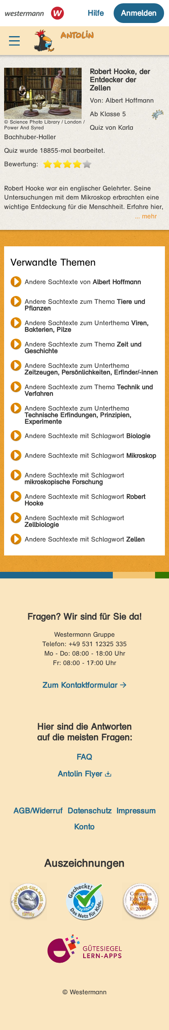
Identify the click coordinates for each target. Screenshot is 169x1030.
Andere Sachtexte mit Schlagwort (88, 436)
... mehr (146, 216)
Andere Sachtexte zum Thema (85, 302)
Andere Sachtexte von (83, 282)
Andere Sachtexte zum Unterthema (86, 324)
